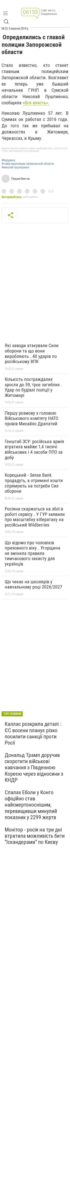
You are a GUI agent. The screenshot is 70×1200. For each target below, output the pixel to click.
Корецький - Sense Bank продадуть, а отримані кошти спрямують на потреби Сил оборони (34, 483)
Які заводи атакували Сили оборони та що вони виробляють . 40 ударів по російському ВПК (32, 353)
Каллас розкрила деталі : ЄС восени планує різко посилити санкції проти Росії (33, 733)
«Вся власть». (36, 102)
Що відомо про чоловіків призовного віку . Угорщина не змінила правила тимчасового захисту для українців (32, 553)
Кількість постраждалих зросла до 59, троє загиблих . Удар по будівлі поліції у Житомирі (33, 387)
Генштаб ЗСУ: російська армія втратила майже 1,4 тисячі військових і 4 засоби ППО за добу (34, 449)
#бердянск (8, 160)
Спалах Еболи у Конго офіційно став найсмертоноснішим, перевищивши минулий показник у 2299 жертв (31, 804)
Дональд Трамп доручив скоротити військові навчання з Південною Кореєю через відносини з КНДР (34, 767)
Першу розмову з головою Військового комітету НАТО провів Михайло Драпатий (31, 418)
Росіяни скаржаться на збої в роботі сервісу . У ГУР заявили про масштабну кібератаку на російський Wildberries (35, 517)
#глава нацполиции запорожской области (28, 164)
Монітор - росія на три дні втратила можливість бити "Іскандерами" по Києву (35, 835)
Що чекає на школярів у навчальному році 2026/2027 (33, 584)
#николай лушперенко (15, 167)
